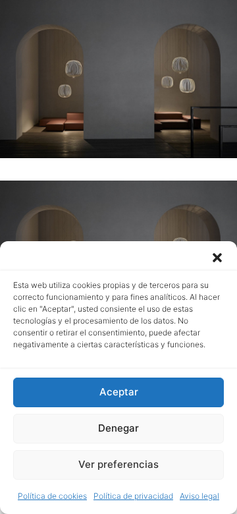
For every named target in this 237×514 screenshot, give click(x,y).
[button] (217, 257)
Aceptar (118, 392)
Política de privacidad (133, 496)
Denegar (118, 428)
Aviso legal (199, 496)
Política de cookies (52, 496)
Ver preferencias (118, 464)
